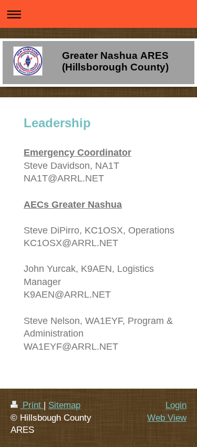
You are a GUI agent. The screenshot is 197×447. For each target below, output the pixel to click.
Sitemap (64, 405)
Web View (166, 418)
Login (175, 405)
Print (32, 405)
